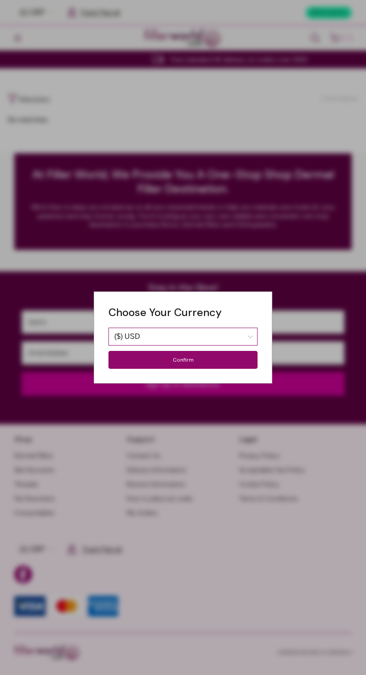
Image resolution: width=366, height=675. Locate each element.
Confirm (183, 359)
